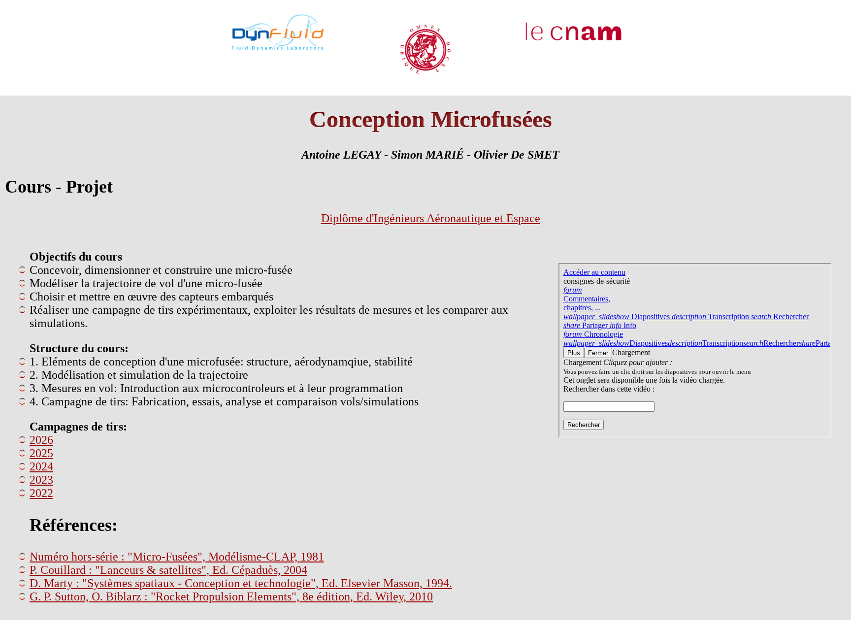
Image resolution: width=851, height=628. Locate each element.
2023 (41, 479)
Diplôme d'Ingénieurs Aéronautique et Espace (430, 218)
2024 (41, 466)
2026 (41, 439)
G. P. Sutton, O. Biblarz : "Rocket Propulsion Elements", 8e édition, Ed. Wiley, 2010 (231, 596)
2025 (41, 453)
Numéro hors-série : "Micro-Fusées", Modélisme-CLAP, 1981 (177, 556)
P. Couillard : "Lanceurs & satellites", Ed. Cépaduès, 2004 (168, 569)
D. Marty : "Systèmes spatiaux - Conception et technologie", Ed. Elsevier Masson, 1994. (241, 583)
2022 (41, 493)
